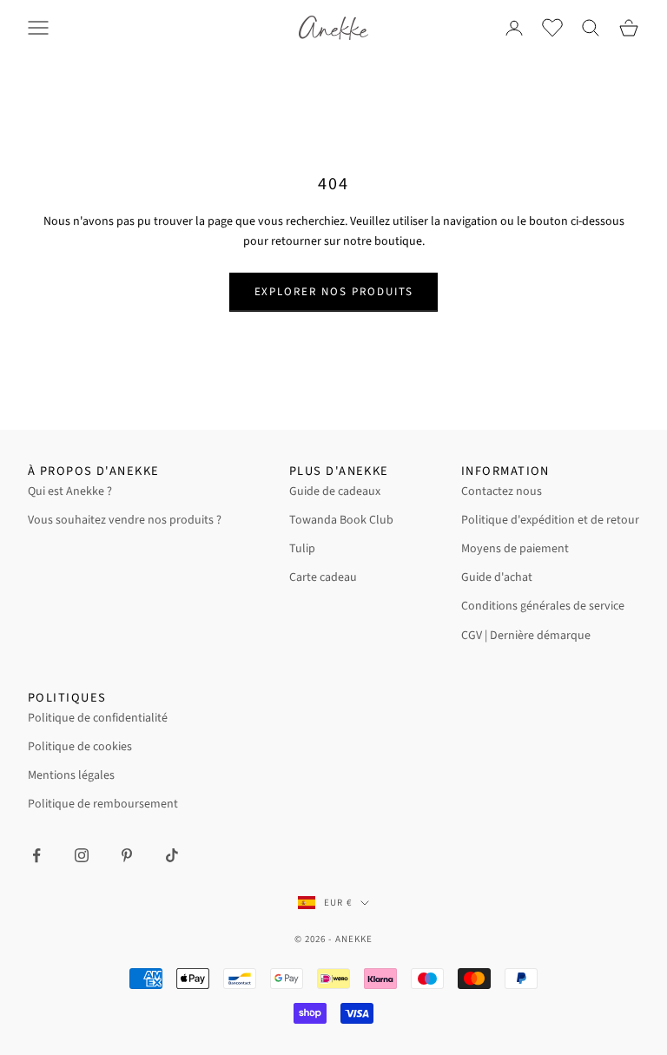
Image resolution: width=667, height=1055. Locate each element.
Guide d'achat (496, 577)
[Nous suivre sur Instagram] (81, 855)
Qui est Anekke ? (70, 491)
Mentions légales (71, 775)
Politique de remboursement (103, 804)
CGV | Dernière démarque (526, 635)
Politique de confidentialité (98, 718)
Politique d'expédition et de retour (550, 520)
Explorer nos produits (333, 292)
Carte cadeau (323, 577)
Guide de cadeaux (334, 491)
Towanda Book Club (341, 520)
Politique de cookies (80, 746)
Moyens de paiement (515, 548)
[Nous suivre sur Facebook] (36, 855)
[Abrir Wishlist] (552, 27)
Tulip (302, 548)
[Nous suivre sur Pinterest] (126, 855)
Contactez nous (501, 491)
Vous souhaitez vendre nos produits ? (124, 520)
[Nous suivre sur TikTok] (172, 855)
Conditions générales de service (542, 606)
